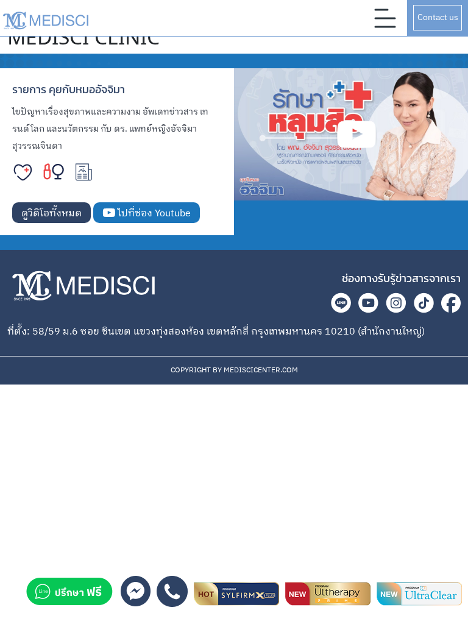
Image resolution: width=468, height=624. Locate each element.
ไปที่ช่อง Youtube (153, 213)
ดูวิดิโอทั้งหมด (51, 213)
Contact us (437, 17)
